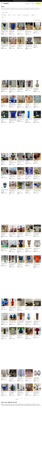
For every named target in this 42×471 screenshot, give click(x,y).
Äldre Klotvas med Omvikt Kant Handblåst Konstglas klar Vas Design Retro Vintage (37, 249)
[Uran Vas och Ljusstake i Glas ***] (37, 170)
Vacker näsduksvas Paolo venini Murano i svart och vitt (29, 46)
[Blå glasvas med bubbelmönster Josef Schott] (13, 26)
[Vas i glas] (4, 99)
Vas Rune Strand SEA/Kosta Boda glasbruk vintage (36, 392)
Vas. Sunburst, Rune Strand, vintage (37, 233)
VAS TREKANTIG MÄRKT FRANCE (20, 89)
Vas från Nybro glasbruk (19, 307)
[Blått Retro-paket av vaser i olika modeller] (37, 185)
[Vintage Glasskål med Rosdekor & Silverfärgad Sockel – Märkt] (29, 185)
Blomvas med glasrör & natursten (37, 120)
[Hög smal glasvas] (4, 259)
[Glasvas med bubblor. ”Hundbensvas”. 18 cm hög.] (4, 40)
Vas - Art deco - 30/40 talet (28, 104)
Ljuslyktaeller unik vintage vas (4, 233)
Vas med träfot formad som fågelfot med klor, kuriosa (12, 249)
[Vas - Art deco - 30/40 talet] (29, 99)
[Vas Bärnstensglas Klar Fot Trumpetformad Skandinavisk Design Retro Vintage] (29, 243)
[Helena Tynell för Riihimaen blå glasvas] (13, 99)
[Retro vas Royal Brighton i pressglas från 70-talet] (13, 83)
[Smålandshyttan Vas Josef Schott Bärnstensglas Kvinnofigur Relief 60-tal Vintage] (37, 316)
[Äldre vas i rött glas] (37, 330)
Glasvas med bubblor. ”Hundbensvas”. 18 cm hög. (4, 46)
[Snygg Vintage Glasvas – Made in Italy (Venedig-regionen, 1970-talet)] (13, 170)
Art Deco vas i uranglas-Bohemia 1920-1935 (20, 378)
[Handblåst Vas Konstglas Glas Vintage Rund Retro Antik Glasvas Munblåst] (37, 83)
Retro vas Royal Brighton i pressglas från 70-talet (12, 89)
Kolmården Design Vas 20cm (20, 176)
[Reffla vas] (37, 40)
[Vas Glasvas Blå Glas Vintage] (4, 185)
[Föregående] (14, 398)
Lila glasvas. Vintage (28, 88)
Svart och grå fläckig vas (20, 190)
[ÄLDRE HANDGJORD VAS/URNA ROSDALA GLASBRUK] (4, 83)
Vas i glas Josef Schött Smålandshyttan (12, 336)
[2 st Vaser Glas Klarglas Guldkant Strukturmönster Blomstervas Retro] (37, 373)
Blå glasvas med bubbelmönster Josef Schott (12, 31)
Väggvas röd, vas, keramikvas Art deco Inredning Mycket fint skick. (37, 264)
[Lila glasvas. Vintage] (29, 83)
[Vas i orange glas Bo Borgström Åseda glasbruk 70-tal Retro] (21, 316)
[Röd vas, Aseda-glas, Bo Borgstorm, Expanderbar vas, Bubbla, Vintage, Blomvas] (13, 259)
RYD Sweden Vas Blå (28, 263)
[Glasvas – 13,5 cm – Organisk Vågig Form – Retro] (13, 40)
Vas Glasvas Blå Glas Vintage (4, 190)
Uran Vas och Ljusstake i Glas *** (37, 176)
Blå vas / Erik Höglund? (3, 162)
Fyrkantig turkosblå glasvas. (28, 120)
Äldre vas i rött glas (37, 335)
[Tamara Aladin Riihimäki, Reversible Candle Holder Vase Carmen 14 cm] (21, 387)
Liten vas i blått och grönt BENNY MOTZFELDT (12, 392)
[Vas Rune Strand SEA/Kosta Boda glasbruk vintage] (37, 387)
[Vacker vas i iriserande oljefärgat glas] (13, 156)
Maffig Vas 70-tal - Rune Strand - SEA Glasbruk (28, 378)
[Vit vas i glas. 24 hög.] (37, 26)
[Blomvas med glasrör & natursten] (37, 114)
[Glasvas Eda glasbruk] (4, 243)
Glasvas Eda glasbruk (4, 248)
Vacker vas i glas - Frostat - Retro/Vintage (37, 104)
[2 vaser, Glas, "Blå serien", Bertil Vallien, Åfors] (13, 316)
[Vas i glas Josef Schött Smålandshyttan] (13, 330)
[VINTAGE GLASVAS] (29, 302)
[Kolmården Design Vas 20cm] (21, 170)
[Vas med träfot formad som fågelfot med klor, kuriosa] (13, 243)
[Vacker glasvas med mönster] (21, 156)
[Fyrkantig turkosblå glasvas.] (29, 114)
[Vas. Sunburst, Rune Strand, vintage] (37, 228)
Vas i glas (2, 103)
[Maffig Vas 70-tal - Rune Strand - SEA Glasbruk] (29, 373)
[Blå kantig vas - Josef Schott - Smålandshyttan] (21, 259)
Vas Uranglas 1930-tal (20, 31)
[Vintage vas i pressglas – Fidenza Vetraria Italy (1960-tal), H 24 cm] (4, 316)
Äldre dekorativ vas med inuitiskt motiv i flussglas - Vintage (12, 190)
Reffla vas (35, 45)
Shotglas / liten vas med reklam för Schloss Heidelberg (20, 46)
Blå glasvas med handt (4, 392)
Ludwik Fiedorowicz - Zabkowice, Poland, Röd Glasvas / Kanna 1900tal (12, 307)
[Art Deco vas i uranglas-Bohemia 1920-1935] (21, 373)
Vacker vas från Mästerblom (20, 104)
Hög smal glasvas (4, 263)
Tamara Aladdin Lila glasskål (28, 392)
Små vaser (3, 306)
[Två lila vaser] (37, 156)
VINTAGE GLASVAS (28, 306)
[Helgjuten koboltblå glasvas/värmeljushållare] (13, 114)
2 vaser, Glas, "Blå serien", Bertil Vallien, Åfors (12, 322)
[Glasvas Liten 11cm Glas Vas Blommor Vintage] (29, 316)
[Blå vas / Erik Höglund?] (4, 156)
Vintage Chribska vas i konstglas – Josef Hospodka (4, 31)
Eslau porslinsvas (4, 377)
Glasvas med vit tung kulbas (4, 120)
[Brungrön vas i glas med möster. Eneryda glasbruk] (4, 330)
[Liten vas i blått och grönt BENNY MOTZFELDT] (13, 387)
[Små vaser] (4, 302)
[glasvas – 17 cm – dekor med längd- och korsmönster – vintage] (29, 26)
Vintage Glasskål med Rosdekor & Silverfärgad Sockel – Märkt (29, 190)
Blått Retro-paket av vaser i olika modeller (37, 190)
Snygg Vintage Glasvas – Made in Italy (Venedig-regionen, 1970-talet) (12, 176)
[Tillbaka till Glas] (1, 12)
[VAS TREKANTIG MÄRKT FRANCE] (21, 83)
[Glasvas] (4, 170)
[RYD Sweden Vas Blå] (29, 259)
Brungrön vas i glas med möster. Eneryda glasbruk (4, 336)
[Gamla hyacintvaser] (21, 114)
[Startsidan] (6, 3)
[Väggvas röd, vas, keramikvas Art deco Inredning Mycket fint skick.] (37, 259)
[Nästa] (27, 398)
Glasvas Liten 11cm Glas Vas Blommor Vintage (28, 322)
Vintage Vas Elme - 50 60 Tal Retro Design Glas (20, 234)
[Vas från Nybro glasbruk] (21, 302)
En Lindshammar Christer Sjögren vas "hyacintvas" (20, 249)
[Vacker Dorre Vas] (29, 228)
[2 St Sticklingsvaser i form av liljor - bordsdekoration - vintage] (13, 373)
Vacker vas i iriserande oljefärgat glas (12, 162)
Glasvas (2, 175)
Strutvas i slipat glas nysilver (28, 336)
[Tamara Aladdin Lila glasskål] (29, 387)
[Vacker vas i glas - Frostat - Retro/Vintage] (37, 99)
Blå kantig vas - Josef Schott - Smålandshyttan (20, 264)
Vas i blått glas (19, 335)
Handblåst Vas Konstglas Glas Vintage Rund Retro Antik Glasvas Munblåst (37, 89)
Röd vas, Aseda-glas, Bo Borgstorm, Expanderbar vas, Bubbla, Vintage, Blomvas (12, 264)
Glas (3, 12)
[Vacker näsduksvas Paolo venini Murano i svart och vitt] (29, 40)
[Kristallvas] (29, 156)
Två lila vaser (36, 161)
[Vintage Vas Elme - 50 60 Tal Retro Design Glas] (21, 228)
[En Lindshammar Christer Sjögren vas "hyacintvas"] (21, 243)
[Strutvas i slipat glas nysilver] (29, 330)
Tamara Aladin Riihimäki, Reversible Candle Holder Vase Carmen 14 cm (20, 392)
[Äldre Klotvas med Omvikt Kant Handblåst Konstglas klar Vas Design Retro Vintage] (37, 243)
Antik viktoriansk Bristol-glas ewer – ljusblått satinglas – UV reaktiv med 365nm (28, 176)
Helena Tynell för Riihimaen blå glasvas (12, 104)
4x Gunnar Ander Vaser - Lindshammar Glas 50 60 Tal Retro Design (12, 234)
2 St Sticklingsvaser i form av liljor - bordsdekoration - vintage (12, 378)
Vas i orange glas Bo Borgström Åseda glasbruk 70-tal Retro (21, 322)
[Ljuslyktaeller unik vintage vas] (4, 228)
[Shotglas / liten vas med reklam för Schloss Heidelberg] (21, 40)
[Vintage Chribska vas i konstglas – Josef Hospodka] (4, 26)
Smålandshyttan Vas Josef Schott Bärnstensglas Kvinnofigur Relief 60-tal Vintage (37, 322)
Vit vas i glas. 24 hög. (37, 30)
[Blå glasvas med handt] (4, 387)
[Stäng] (41, 1)
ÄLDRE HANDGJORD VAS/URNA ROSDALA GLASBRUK (4, 89)
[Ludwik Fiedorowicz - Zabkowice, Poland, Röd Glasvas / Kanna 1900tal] (13, 302)
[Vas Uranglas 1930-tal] (21, 26)
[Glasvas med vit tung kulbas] (4, 114)
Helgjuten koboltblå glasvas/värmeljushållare (13, 120)
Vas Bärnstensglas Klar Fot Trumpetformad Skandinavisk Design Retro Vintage (28, 249)
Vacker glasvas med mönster (20, 162)
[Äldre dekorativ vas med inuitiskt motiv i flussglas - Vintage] (13, 185)
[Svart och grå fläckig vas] (21, 185)
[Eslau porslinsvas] (4, 373)
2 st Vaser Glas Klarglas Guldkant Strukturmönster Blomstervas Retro (37, 378)
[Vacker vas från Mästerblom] (21, 99)
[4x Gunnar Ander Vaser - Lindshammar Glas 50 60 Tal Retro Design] (13, 228)
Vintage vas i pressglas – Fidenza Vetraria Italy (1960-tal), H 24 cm (4, 322)
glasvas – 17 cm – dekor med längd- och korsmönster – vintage (28, 31)
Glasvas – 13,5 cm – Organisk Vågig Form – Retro (12, 46)
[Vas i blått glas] (21, 330)
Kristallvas (27, 161)
